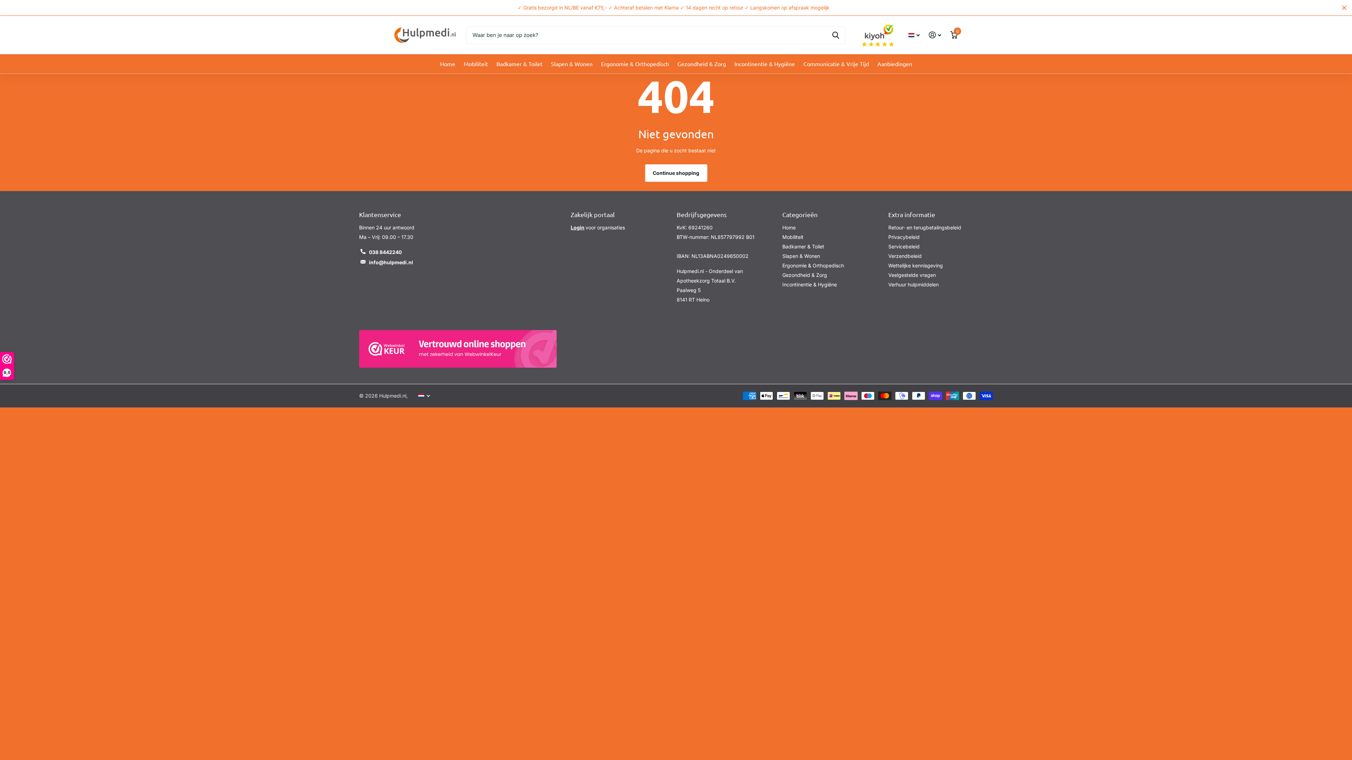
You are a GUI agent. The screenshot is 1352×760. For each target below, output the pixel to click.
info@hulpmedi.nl (391, 262)
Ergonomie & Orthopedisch (635, 63)
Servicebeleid (904, 246)
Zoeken (835, 35)
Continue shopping (676, 173)
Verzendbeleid (905, 256)
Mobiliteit (476, 63)
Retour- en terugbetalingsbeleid (924, 227)
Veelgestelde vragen (912, 275)
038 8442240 (385, 252)
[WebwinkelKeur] (458, 349)
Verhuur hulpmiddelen (913, 284)
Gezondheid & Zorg (701, 63)
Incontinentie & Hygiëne (764, 63)
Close (1344, 7)
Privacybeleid (904, 237)
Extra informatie (911, 214)
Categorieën (800, 214)
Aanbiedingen (894, 63)
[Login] (934, 35)
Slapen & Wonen (572, 63)
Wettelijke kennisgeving (915, 265)
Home (447, 63)
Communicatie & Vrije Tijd (836, 63)
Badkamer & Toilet (519, 63)
